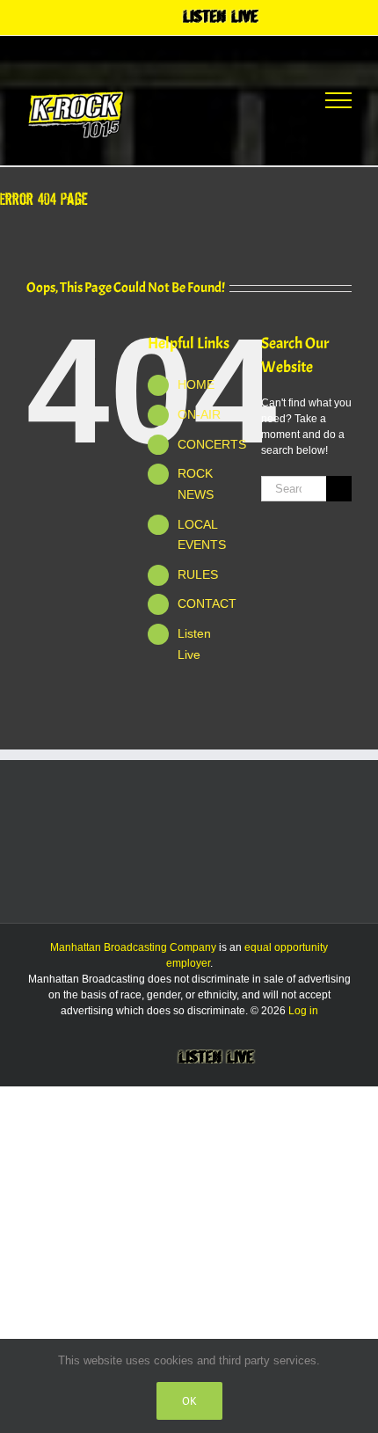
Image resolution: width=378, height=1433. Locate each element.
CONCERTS (212, 444)
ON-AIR (199, 414)
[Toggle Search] (273, 99)
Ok (189, 1400)
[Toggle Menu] (338, 100)
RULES (198, 574)
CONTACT (207, 603)
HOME (196, 384)
